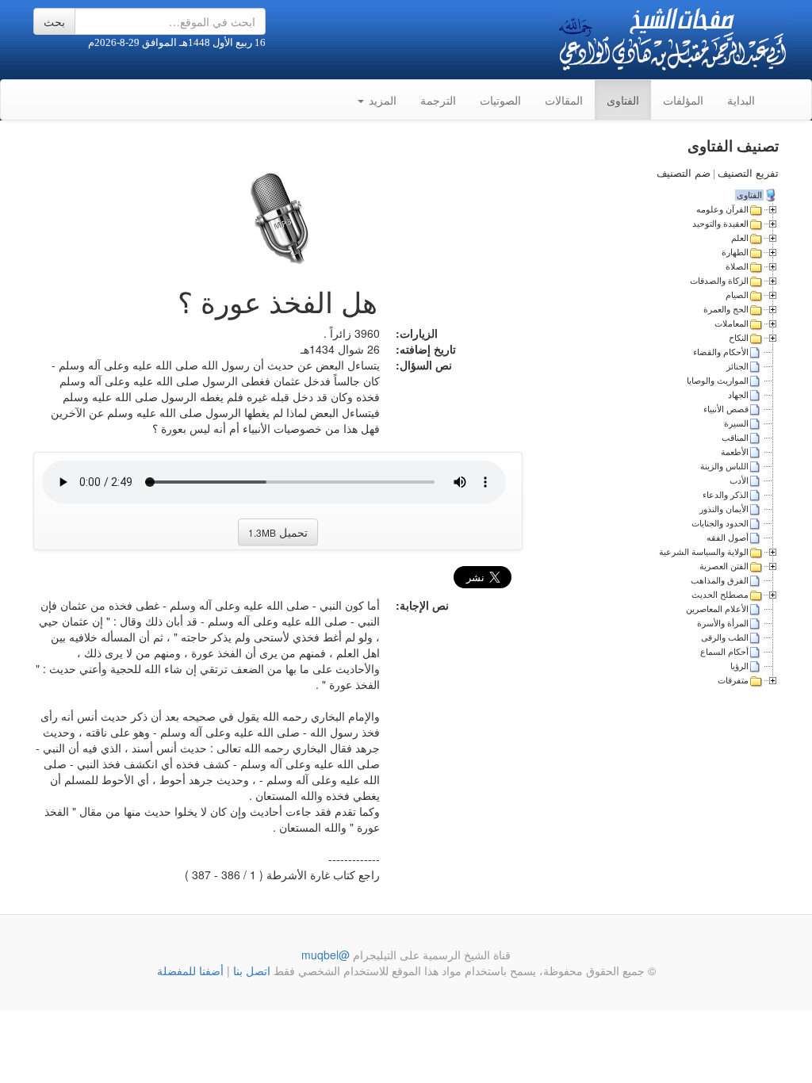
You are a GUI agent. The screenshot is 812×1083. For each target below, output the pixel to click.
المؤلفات (683, 100)
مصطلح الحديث (720, 594)
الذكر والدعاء (726, 494)
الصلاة (737, 266)
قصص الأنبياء (726, 409)
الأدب (739, 480)
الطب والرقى (725, 637)
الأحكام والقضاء (721, 352)
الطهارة (735, 252)
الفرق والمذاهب (720, 580)
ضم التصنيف (683, 173)
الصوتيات (500, 100)
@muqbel (325, 954)
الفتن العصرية (724, 566)
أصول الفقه (728, 537)
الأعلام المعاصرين (717, 609)
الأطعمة (735, 452)
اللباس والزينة (724, 466)
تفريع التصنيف (748, 173)
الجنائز (737, 366)
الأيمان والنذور (724, 509)
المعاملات (731, 323)
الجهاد (738, 395)
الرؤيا (739, 666)
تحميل (278, 532)
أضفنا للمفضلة (190, 970)
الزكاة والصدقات (719, 280)
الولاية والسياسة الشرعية (704, 552)
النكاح (739, 338)
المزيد (381, 100)
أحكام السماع (724, 651)
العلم (740, 238)
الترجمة (438, 100)
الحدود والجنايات (720, 523)
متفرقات (733, 680)
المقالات (564, 100)
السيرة (736, 423)
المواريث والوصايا (718, 380)
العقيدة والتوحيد (720, 223)
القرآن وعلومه (722, 209)
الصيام (737, 295)
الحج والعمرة (726, 309)
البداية (741, 100)
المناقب (735, 437)
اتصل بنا (250, 970)
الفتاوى (623, 100)
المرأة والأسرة (723, 623)
